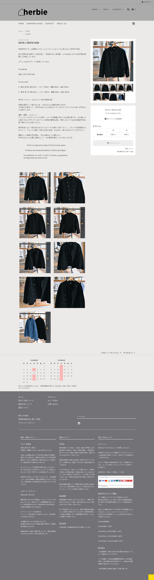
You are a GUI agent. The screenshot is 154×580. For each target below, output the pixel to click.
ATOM (25, 416)
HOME (21, 24)
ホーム (20, 31)
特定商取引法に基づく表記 (125, 151)
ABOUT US (61, 24)
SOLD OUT (114, 143)
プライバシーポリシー (26, 423)
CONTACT (49, 24)
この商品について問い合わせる (109, 353)
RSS (20, 416)
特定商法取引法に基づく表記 (29, 419)
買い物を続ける (128, 353)
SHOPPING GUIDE (34, 24)
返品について (129, 148)
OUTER (28, 34)
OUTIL (28, 31)
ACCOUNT (147, 2)
